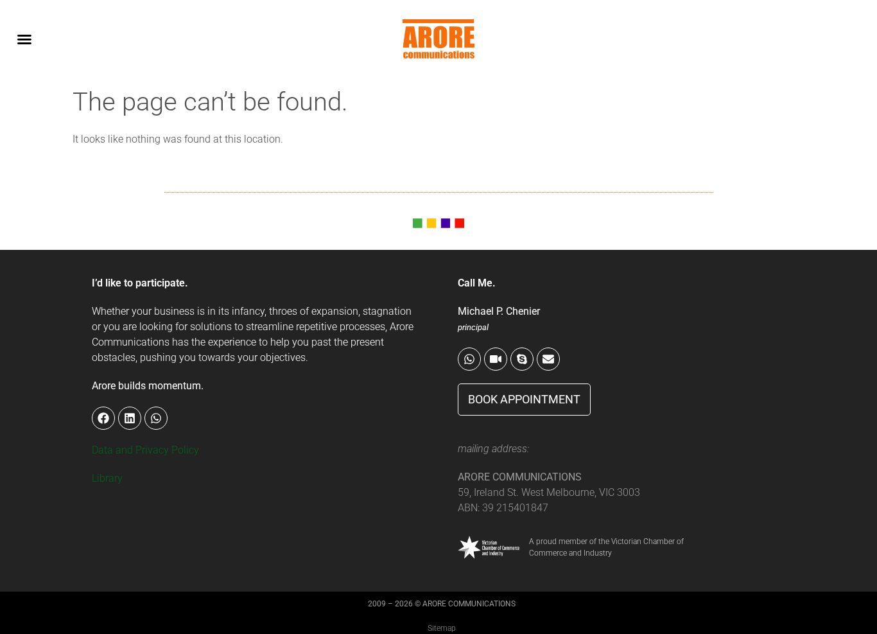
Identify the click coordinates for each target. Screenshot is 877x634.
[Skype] (522, 359)
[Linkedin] (129, 418)
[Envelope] (548, 359)
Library (107, 478)
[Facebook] (103, 418)
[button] (24, 39)
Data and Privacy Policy (145, 450)
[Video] (495, 359)
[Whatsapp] (469, 359)
